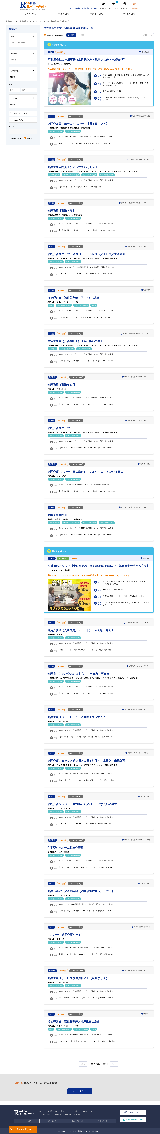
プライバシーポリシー (87, 1111)
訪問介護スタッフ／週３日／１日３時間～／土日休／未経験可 (86, 254)
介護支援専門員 (57, 515)
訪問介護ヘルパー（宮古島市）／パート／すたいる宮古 (83, 804)
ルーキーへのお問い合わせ (48, 1111)
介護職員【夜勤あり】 (61, 210)
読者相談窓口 (58, 1114)
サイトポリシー (44, 1114)
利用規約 (68, 1114)
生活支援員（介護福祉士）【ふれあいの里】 (75, 341)
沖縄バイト (93, 13)
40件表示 (81, 35)
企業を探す (78, 1114)
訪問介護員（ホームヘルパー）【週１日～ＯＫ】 (78, 124)
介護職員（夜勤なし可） (63, 384)
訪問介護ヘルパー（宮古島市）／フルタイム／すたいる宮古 (85, 471)
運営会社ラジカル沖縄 (69, 1111)
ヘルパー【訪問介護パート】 (66, 934)
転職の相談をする (89, 8)
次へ (114, 1064)
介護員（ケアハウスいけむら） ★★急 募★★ (78, 673)
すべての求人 (30, 13)
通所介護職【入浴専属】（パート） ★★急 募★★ (81, 630)
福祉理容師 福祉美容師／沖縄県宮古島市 (74, 1021)
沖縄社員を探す (52, 1121)
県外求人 (126, 13)
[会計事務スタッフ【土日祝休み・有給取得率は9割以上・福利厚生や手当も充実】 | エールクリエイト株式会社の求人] (70, 610)
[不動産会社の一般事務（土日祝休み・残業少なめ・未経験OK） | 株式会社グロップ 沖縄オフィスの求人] (70, 104)
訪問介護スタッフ (59, 428)
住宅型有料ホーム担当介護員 (66, 847)
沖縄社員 (60, 13)
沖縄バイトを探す (78, 1121)
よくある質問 (73, 8)
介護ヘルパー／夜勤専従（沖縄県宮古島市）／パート (81, 891)
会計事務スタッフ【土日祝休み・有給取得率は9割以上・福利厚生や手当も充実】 (99, 566)
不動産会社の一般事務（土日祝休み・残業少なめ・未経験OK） (87, 59)
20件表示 (71, 35)
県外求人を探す (103, 1121)
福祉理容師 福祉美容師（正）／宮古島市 (74, 298)
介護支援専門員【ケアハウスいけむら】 (73, 167)
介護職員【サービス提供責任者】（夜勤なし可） (78, 978)
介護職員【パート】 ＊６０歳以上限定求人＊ (77, 717)
